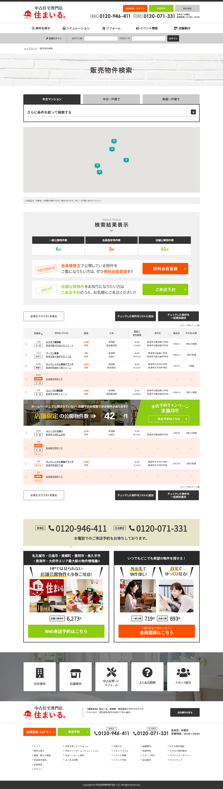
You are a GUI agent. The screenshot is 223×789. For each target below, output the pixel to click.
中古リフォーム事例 (74, 755)
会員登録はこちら (157, 630)
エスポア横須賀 (53, 342)
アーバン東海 (52, 353)
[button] (99, 172)
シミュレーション (78, 28)
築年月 (176, 333)
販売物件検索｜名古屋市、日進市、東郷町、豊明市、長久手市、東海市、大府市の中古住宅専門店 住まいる (44, 12)
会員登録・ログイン (135, 8)
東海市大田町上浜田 (55, 434)
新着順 (37, 333)
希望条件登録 (40, 759)
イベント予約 (119, 759)
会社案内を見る (185, 712)
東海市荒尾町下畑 (54, 465)
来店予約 (161, 8)
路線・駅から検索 (42, 755)
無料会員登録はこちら (111, 268)
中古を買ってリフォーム (76, 746)
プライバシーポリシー (180, 755)
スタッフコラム (120, 750)
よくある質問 (71, 759)
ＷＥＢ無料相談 (177, 746)
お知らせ (117, 746)
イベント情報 (149, 28)
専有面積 (137, 334)
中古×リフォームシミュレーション (82, 750)
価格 (86, 333)
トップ (37, 746)
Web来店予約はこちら (66, 631)
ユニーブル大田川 (54, 431)
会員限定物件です (54, 379)
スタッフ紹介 (149, 755)
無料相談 (187, 8)
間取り (137, 331)
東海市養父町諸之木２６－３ (59, 345)
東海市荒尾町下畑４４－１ (58, 367)
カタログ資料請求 (178, 750)
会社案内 (147, 759)
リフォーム (113, 28)
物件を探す (43, 28)
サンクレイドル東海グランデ (59, 364)
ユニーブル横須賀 (54, 390)
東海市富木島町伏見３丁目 (58, 356)
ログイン (38, 769)
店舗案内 (184, 28)
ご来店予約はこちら (111, 289)
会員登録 (38, 764)
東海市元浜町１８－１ (56, 393)
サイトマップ (176, 759)
